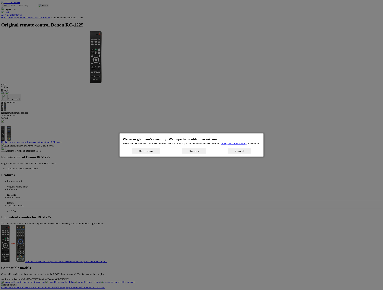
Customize (194, 151)
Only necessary (146, 151)
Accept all (239, 151)
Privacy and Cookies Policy (234, 143)
